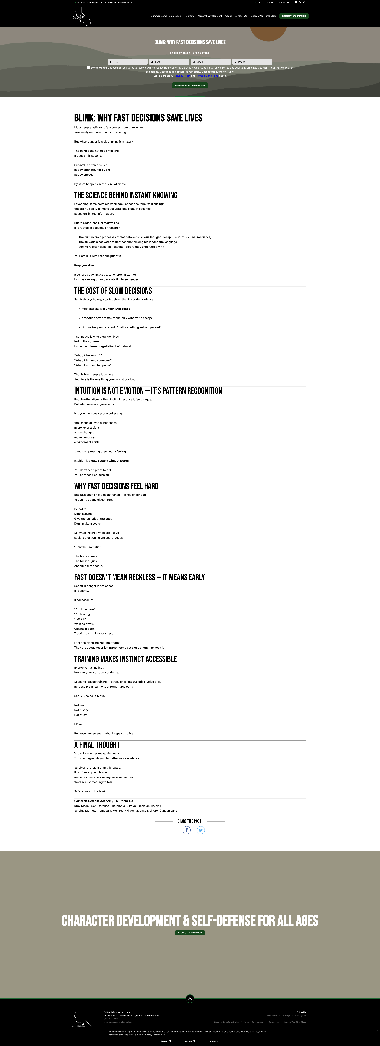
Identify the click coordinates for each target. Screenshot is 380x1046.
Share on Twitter (201, 830)
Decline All (190, 1041)
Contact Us (241, 16)
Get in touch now (264, 2)
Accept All (166, 1041)
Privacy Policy (183, 75)
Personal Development (209, 16)
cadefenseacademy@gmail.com (118, 1022)
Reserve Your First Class (263, 16)
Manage (214, 1041)
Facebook (273, 1015)
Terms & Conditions (207, 75)
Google (287, 1015)
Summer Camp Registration (166, 16)
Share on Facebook (186, 830)
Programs (189, 16)
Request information (190, 932)
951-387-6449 (284, 2)
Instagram (301, 1015)
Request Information (294, 16)
